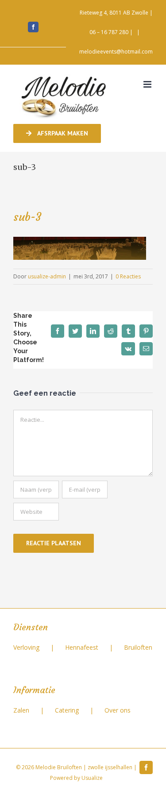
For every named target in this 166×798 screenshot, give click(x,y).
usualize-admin (47, 276)
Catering (67, 710)
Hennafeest (81, 647)
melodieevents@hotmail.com (116, 51)
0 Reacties (128, 276)
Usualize (92, 778)
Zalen (21, 710)
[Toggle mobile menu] (148, 84)
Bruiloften (138, 647)
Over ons (117, 710)
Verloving (26, 647)
